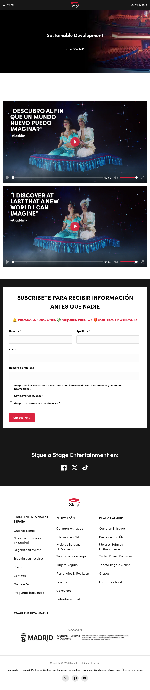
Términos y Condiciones (43, 403)
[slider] (57, 177)
